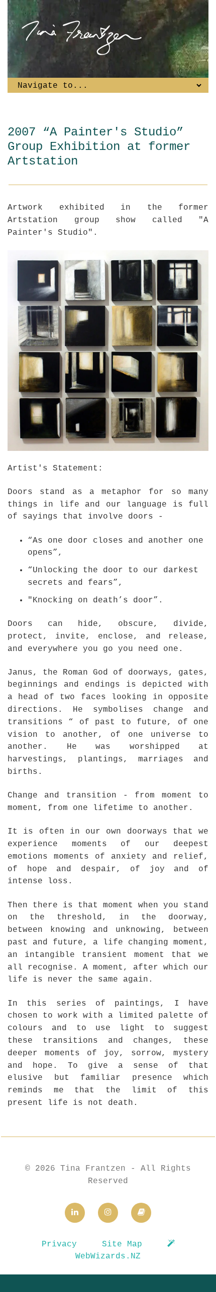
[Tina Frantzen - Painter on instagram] (108, 1213)
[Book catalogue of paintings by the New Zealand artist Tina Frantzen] (141, 1213)
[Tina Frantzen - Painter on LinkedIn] (75, 1213)
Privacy (59, 1244)
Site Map (122, 1244)
